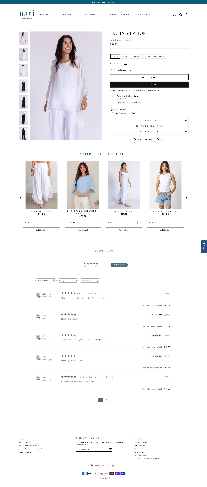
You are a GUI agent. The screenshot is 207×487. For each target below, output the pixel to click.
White (115, 56)
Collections (89, 14)
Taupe (147, 56)
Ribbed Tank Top (165, 211)
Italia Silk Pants (41, 211)
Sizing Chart (138, 439)
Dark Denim (159, 56)
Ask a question (149, 132)
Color (114, 52)
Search (21, 439)
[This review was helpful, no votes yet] (165, 305)
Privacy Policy (139, 449)
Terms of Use (139, 452)
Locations (111, 14)
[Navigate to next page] (112, 400)
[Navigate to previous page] (95, 400)
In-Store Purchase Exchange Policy (31, 449)
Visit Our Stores (24, 452)
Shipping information (149, 126)
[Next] (186, 197)
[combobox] (68, 280)
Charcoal (136, 56)
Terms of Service (24, 442)
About (125, 14)
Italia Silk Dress (124, 211)
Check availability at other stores (129, 102)
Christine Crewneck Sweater (83, 212)
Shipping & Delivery (141, 442)
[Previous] (20, 197)
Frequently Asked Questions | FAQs (147, 459)
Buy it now (149, 84)
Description (149, 120)
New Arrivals (48, 14)
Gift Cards (143, 14)
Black (124, 56)
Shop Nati (68, 14)
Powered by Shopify (103, 478)
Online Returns (139, 445)
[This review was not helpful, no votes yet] (169, 305)
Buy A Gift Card (140, 455)
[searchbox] (44, 280)
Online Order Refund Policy (28, 445)
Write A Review (119, 265)
